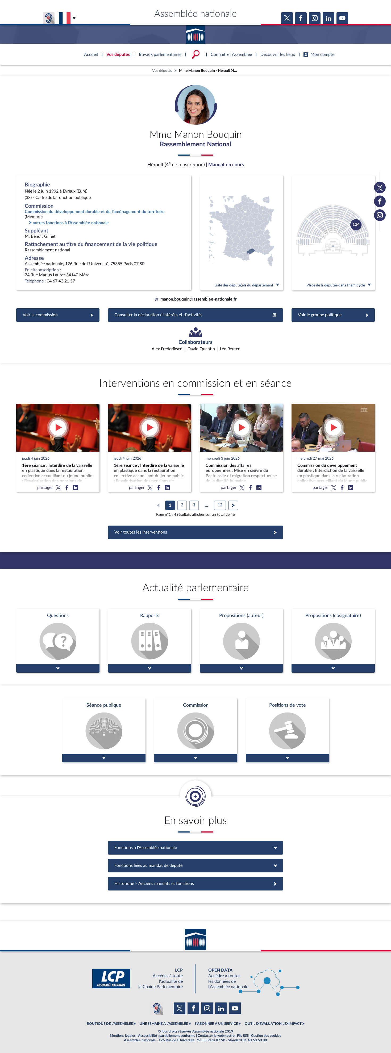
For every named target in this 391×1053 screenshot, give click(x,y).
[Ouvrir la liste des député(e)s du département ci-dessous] (241, 232)
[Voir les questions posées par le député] (57, 641)
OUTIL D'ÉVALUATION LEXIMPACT (273, 1023)
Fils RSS (243, 1035)
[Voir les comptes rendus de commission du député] (195, 730)
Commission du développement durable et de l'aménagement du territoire (95, 212)
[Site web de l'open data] (249, 979)
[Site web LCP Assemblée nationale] (141, 979)
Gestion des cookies (266, 1035)
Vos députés (162, 71)
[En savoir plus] (241, 641)
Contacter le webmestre (216, 1035)
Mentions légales (123, 1035)
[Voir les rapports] (149, 641)
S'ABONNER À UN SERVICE (216, 1023)
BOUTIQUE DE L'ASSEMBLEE (110, 1023)
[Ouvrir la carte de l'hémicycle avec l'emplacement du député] (333, 232)
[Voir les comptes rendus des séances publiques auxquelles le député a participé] (103, 730)
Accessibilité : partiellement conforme (166, 1035)
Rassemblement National (195, 144)
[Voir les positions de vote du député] (287, 730)
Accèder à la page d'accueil (195, 33)
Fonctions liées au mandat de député (195, 865)
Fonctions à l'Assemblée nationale (195, 848)
